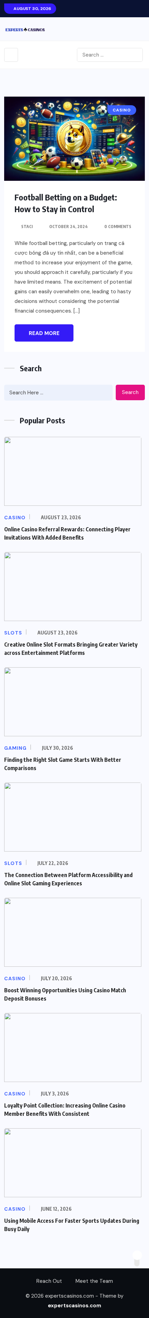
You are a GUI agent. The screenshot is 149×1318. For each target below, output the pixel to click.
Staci (27, 226)
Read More (44, 333)
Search (130, 392)
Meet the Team (94, 1281)
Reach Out (49, 1281)
